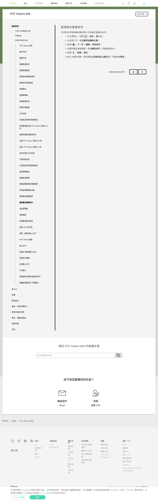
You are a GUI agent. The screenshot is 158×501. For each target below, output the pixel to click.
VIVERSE (39, 3)
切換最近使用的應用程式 (29, 119)
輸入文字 (23, 246)
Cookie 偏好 (19, 497)
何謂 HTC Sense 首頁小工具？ (31, 141)
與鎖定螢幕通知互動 (27, 190)
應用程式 (104, 445)
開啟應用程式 (25, 64)
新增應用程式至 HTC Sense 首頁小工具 (34, 127)
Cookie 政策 (45, 493)
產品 (25, 3)
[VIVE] (144, 3)
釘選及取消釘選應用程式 (29, 165)
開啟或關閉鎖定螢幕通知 (29, 184)
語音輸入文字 (25, 264)
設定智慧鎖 (24, 208)
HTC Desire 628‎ (26, 420)
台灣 (16, 450)
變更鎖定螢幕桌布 (26, 202)
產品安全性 (127, 461)
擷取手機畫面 (25, 107)
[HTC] (13, 3)
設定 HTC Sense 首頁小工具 (30, 147)
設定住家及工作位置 (27, 153)
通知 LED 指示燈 (26, 227)
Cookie (126, 465)
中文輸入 (23, 270)
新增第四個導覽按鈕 (27, 76)
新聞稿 (125, 448)
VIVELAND (99, 3)
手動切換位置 (25, 159)
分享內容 (23, 113)
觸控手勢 (23, 58)
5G (36, 445)
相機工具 (104, 451)
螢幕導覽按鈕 (25, 70)
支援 (14, 420)
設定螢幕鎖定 (25, 171)
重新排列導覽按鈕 (26, 83)
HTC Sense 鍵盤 (26, 239)
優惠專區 (54, 3)
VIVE (37, 457)
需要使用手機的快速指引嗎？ (30, 276)
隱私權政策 (127, 458)
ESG (125, 445)
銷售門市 (68, 3)
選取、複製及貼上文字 (28, 233)
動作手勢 (23, 52)
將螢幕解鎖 (24, 95)
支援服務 (83, 3)
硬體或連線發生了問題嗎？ (30, 282)
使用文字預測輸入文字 (28, 252)
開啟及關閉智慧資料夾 (28, 134)
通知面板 (23, 215)
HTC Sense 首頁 (26, 45)
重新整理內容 (25, 101)
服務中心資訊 (86, 451)
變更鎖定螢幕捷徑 (26, 196)
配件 (37, 454)
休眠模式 (23, 89)
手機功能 (104, 448)
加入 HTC (127, 455)
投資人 (125, 451)
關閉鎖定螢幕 (25, 178)
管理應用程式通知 (26, 221)
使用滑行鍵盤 (25, 258)
